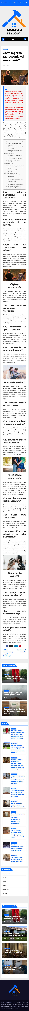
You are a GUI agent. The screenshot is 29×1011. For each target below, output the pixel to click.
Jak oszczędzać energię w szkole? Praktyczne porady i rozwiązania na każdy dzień (17, 834)
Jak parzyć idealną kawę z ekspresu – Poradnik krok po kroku (18, 805)
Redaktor (20, 938)
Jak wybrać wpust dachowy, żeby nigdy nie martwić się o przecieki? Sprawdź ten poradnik (18, 749)
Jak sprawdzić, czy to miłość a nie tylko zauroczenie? (15, 180)
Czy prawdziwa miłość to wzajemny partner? (15, 167)
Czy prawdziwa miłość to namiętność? (13, 170)
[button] (22, 39)
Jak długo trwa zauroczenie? (14, 178)
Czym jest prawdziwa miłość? (14, 187)
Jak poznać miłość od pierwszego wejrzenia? (15, 156)
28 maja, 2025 (9, 971)
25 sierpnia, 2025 (10, 938)
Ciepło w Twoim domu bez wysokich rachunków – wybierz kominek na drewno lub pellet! (18, 779)
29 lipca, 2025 (9, 955)
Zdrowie (5, 893)
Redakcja (19, 921)
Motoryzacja (6, 889)
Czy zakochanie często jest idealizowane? (14, 175)
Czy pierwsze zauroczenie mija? (15, 186)
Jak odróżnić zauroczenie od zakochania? (14, 144)
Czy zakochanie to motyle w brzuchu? (14, 161)
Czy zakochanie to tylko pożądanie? (15, 158)
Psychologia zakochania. (11, 173)
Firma (4, 881)
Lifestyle (5, 49)
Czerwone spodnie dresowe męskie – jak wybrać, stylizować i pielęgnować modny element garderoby (17, 734)
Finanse (5, 877)
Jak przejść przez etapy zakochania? (16, 184)
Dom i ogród (14, 743)
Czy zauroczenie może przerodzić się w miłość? (16, 147)
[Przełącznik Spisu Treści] (22, 141)
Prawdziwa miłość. (9, 163)
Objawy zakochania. (10, 153)
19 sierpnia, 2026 (10, 921)
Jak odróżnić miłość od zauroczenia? (16, 165)
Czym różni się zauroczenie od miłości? (15, 151)
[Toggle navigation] (13, 39)
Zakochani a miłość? (10, 183)
